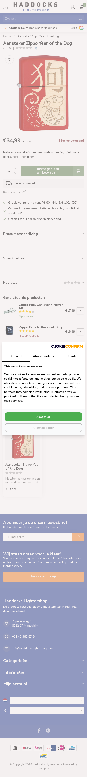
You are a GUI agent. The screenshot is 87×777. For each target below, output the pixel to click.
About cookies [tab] (43, 356)
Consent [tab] (16, 356)
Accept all (43, 416)
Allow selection (44, 427)
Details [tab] (71, 356)
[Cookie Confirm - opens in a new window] (67, 346)
